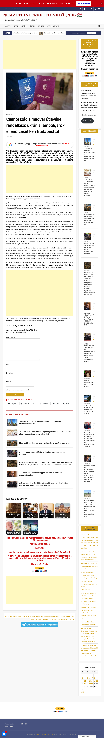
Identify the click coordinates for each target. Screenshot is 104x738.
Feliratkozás (87, 121)
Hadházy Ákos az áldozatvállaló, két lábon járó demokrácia (51, 620)
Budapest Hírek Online (90, 528)
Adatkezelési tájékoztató (9, 725)
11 (85, 681)
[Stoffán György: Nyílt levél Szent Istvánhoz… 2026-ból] (25, 33)
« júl (82, 692)
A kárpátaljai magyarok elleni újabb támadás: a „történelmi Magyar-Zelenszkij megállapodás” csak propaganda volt (89, 598)
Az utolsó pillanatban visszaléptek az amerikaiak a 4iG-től (89, 409)
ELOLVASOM (84, 3)
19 (87, 684)
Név (8, 364)
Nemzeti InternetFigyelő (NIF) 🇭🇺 (42, 15)
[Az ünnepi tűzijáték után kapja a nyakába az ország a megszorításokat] (87, 306)
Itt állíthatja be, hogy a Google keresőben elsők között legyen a (42, 145)
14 (92, 681)
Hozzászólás (11, 337)
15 (95, 681)
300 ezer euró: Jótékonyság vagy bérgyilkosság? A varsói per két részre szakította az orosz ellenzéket (89, 187)
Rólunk (7, 9)
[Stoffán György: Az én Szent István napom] (87, 373)
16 (97, 681)
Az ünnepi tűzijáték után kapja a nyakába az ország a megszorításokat (89, 319)
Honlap (8, 381)
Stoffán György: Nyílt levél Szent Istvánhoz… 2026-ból (45, 33)
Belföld (24, 26)
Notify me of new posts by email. (18, 390)
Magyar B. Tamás (53, 26)
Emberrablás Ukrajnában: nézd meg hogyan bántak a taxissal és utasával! (89, 566)
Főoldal (8, 26)
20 (90, 684)
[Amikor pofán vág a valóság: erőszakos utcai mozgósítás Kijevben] (87, 236)
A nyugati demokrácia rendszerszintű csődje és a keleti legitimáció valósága (89, 575)
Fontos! (41, 26)
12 (87, 681)
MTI (12, 114)
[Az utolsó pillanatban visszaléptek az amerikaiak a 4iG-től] (87, 398)
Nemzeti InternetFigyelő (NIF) (44, 734)
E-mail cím (10, 373)
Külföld (32, 26)
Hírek (16, 26)
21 (92, 684)
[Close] (101, 3)
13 (90, 681)
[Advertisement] (39, 54)
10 (82, 681)
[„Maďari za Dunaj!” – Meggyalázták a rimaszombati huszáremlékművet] (87, 141)
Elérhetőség (25, 724)
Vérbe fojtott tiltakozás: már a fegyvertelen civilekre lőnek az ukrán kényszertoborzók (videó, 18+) (89, 613)
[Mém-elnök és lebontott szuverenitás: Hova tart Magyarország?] (87, 207)
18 (85, 684)
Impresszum (16, 9)
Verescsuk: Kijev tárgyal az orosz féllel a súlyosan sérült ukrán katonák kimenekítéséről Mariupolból (39, 616)
